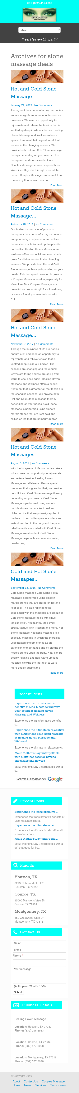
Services (40, 1085)
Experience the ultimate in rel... (36, 825)
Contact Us (31, 1081)
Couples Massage (53, 1081)
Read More (56, 185)
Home (16, 1085)
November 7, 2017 (22, 343)
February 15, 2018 (22, 224)
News (27, 1085)
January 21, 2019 (21, 105)
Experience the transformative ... (36, 812)
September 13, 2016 (23, 587)
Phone (18, 955)
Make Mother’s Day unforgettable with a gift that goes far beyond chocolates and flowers (37, 757)
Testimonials (58, 1085)
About (16, 1081)
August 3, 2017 (20, 463)
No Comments (43, 105)
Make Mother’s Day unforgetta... (36, 839)
